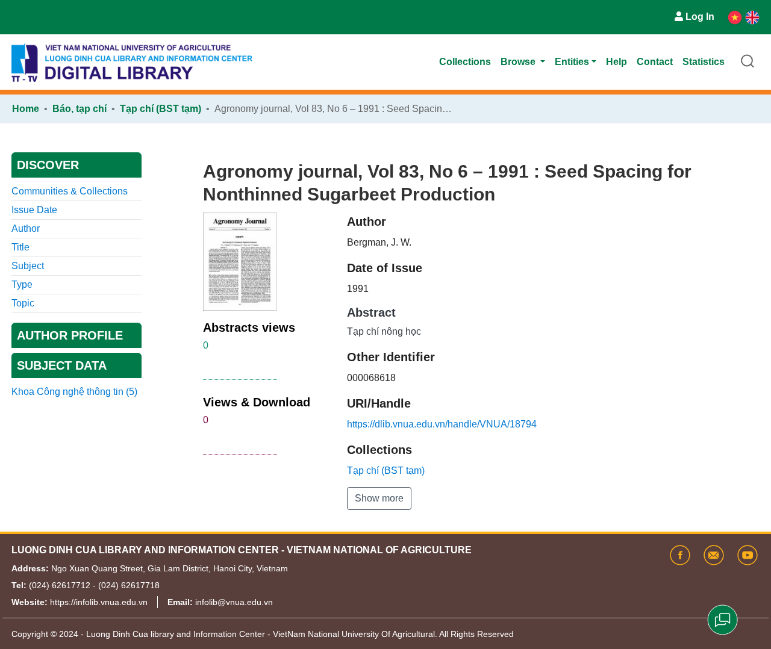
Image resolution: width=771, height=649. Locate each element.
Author (25, 228)
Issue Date (34, 210)
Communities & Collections (69, 191)
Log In (700, 16)
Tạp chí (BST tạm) (160, 109)
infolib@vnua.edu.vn (234, 602)
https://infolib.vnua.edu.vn (99, 602)
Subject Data (62, 365)
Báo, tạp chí (79, 109)
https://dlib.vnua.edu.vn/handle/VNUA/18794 (442, 424)
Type (22, 284)
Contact (655, 62)
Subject (27, 266)
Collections (465, 62)
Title (20, 247)
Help (616, 62)
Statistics (703, 62)
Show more (379, 498)
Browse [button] (519, 62)
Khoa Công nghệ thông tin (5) (74, 392)
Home (25, 109)
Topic (22, 303)
